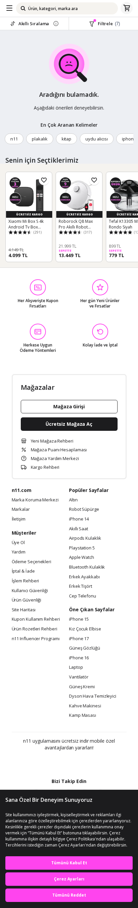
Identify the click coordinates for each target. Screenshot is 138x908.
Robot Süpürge (84, 509)
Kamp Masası (82, 715)
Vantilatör (78, 677)
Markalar (21, 509)
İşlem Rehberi (25, 581)
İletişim (18, 519)
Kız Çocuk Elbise (85, 629)
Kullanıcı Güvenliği (30, 590)
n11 (14, 139)
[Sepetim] (127, 8)
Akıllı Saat (78, 529)
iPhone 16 (79, 658)
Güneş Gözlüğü (84, 648)
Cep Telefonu (82, 596)
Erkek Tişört (80, 586)
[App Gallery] (87, 762)
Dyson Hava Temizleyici (92, 696)
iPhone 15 (79, 619)
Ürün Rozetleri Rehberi (34, 629)
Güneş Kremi (82, 687)
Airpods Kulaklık (85, 538)
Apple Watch (81, 557)
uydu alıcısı (96, 139)
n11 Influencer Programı (36, 639)
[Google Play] (48, 762)
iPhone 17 (79, 639)
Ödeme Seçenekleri (31, 562)
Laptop (76, 667)
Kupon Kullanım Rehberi (36, 619)
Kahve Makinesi (85, 706)
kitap (67, 139)
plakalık (40, 139)
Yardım (18, 552)
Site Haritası (24, 610)
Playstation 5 (82, 548)
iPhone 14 (79, 519)
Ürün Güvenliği (27, 600)
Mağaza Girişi (69, 406)
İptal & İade (23, 571)
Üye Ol (18, 542)
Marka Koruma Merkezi (35, 500)
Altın (73, 500)
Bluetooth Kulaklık (87, 567)
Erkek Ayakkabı (84, 577)
